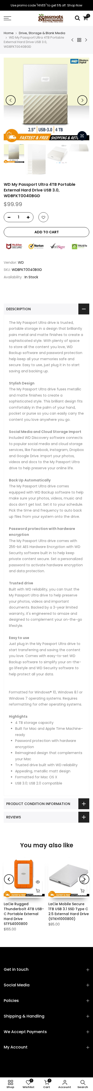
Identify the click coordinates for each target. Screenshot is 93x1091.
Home (9, 33)
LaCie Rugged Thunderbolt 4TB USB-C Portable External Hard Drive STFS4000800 (24, 913)
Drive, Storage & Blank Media (42, 33)
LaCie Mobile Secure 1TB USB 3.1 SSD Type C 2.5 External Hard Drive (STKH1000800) (68, 911)
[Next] (82, 100)
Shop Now (74, 5)
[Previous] (11, 100)
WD (21, 262)
